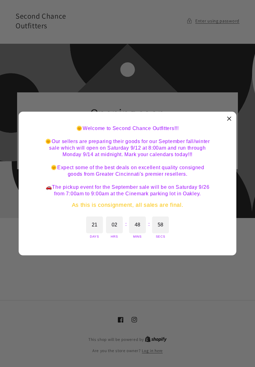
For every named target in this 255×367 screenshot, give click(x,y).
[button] (229, 118)
